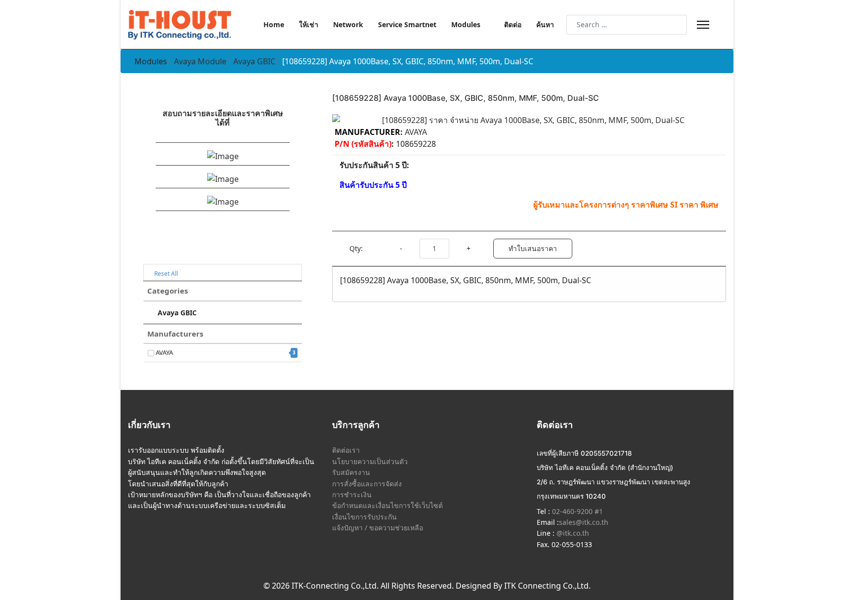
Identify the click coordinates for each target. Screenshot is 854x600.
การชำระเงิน (352, 494)
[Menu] (703, 24)
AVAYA (225, 352)
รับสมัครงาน (351, 472)
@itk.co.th (572, 533)
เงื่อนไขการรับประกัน (364, 516)
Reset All (165, 273)
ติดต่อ (512, 24)
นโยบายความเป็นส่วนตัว (370, 461)
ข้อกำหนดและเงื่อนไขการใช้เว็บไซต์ (387, 505)
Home (273, 24)
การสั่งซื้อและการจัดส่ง (367, 483)
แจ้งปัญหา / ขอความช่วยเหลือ (377, 527)
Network (348, 24)
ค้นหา (545, 24)
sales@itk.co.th (583, 522)
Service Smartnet (407, 24)
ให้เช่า (308, 24)
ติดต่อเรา (346, 450)
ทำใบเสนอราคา (533, 248)
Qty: (356, 248)
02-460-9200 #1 (576, 511)
